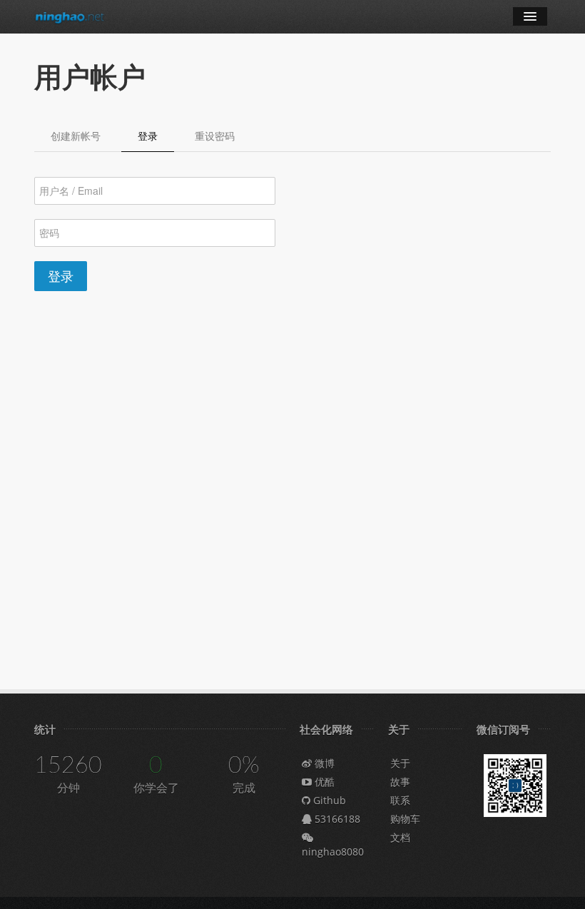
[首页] (70, 16)
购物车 (405, 819)
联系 (400, 800)
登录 (60, 276)
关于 (400, 763)
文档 (400, 837)
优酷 (323, 781)
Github (328, 800)
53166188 (336, 819)
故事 (400, 781)
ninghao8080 (333, 851)
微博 (323, 763)
